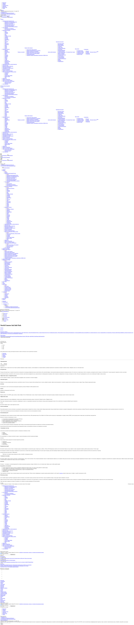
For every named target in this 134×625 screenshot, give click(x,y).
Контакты (2, 601)
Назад (6, 171)
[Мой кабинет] (1, 154)
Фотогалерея (2, 598)
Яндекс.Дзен (5, 7)
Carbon (23, 336)
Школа (1, 590)
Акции (1, 583)
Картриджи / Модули (10, 188)
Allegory (1, 336)
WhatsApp (4, 6)
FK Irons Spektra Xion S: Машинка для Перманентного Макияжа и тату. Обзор (14, 565)
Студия (1, 589)
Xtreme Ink (38, 336)
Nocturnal (15, 336)
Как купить (7, 286)
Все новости (2, 556)
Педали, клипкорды (90, 332)
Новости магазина (4, 553)
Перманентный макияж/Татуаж (12, 175)
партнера (61, 473)
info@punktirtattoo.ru (5, 311)
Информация (2, 595)
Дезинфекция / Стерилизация (74, 332)
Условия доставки (3, 592)
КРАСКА (5, 336)
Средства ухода (48, 332)
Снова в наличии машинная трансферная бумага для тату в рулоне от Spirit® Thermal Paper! (16, 562)
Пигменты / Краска (10, 209)
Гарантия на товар (3, 593)
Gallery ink (29, 336)
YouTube (4, 4)
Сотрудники (2, 584)
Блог (1, 597)
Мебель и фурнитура (125, 332)
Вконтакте (4, 2)
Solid (10, 336)
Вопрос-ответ (2, 600)
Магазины (2, 585)
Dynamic (12, 336)
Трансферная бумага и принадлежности (38, 332)
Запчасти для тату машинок (99, 332)
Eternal (8, 336)
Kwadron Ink (42, 336)
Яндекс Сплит (3, 594)
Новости (2, 582)
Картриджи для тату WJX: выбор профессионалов (9, 566)
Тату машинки (9, 183)
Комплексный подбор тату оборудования (7, 560)
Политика (2, 586)
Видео (1, 599)
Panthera (18, 336)
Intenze (21, 336)
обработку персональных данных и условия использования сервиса (32, 552)
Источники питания (83, 332)
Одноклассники (5, 5)
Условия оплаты (3, 591)
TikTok (4, 8)
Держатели (119, 332)
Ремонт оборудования (8, 251)
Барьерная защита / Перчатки (56, 332)
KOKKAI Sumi (33, 336)
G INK (26, 336)
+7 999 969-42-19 (3, 12)
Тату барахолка (19, 333)
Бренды (1, 596)
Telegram (4, 3)
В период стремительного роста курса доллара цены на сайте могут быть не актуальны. (16, 558)
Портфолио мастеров (8, 261)
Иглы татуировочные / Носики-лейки (13, 233)
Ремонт (1, 588)
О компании (7, 293)
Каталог (6, 172)
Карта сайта (2, 602)
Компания (2, 580)
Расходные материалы (65, 332)
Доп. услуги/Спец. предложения (12, 244)
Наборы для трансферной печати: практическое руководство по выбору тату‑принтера (15, 564)
